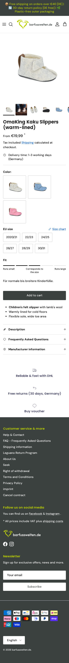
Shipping (27, 143)
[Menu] (4, 24)
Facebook (35, 514)
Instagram (53, 514)
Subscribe (34, 587)
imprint (8, 489)
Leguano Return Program (20, 453)
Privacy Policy (12, 483)
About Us (9, 459)
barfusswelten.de (21, 649)
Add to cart (34, 295)
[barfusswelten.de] (34, 24)
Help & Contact (13, 435)
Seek (6, 465)
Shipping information (17, 447)
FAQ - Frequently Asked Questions (27, 441)
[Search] (12, 24)
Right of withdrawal (16, 471)
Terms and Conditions (18, 477)
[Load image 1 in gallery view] (34, 67)
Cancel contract (14, 495)
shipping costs (53, 521)
